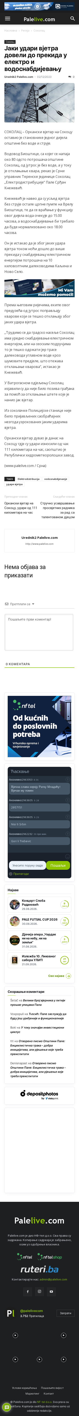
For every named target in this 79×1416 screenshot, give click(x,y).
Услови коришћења (24, 1387)
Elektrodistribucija (29, 479)
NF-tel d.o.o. (44, 1402)
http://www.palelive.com (39, 543)
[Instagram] (39, 1291)
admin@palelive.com (53, 1279)
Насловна (10, 30)
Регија (25, 30)
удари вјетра (14, 484)
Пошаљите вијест (52, 1387)
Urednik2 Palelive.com (18, 76)
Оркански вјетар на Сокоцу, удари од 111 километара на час (20, 507)
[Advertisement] (39, 1150)
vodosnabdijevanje (55, 479)
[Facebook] (27, 1291)
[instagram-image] (15, 1334)
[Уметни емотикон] (67, 856)
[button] (7, 19)
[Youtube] (51, 1291)
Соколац (39, 30)
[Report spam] (68, 779)
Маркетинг (32, 1393)
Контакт (49, 1393)
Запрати (65, 1313)
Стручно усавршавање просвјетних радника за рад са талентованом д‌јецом (57, 510)
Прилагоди (21, 873)
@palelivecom (31, 1311)
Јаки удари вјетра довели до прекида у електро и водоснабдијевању (35, 58)
